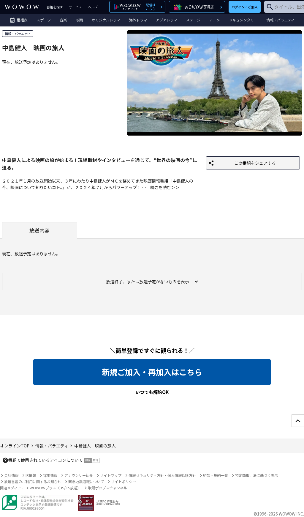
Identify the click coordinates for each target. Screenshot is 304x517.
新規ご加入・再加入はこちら (152, 372)
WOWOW (21, 7)
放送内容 (39, 230)
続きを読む (160, 187)
